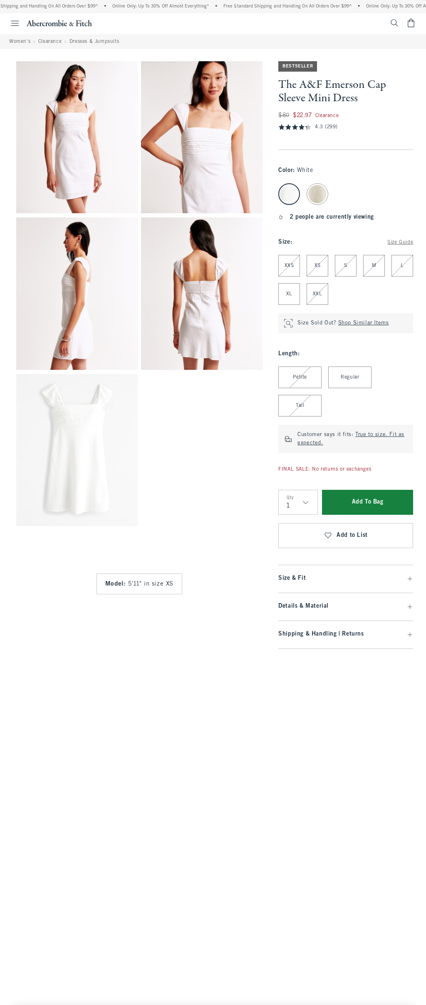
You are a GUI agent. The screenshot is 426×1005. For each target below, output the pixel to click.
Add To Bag (368, 502)
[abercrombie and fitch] (59, 23)
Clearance (50, 41)
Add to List (352, 535)
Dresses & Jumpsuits (94, 41)
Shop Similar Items (363, 323)
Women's (19, 41)
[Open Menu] (11, 23)
